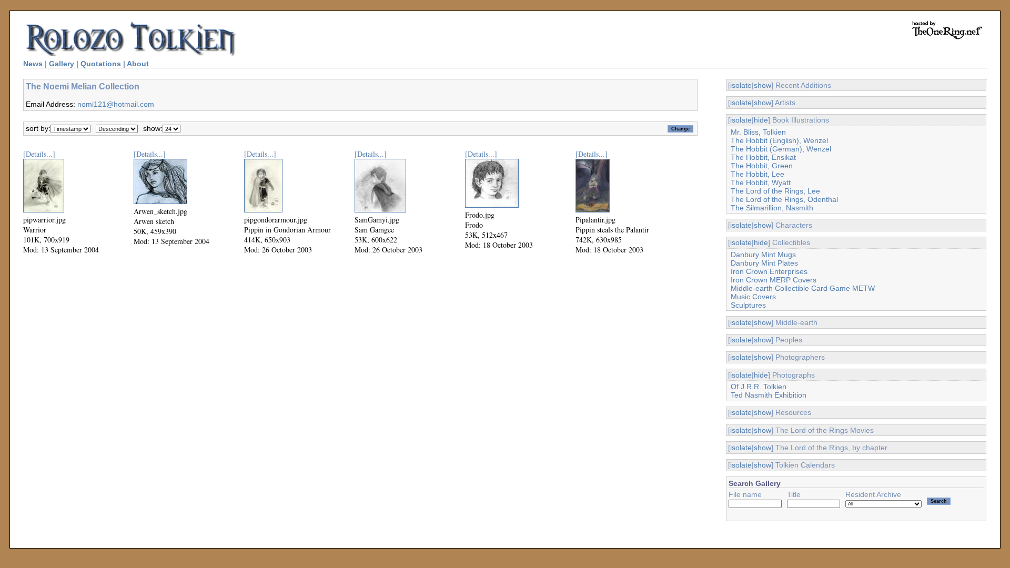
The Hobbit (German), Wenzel (781, 149)
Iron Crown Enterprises (769, 271)
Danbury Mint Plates (764, 263)
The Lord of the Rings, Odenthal (784, 199)
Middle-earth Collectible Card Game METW (803, 288)
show (762, 85)
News (33, 63)
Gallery (61, 63)
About (138, 63)
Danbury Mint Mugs (763, 254)
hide (761, 120)
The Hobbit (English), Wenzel (779, 140)
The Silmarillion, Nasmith (772, 208)
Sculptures (748, 305)
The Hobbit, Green (762, 165)
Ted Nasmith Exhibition (768, 395)
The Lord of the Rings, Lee (775, 191)
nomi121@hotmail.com (115, 104)
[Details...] (39, 154)
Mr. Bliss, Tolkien (758, 132)
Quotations (100, 63)
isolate (741, 85)
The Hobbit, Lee (757, 174)
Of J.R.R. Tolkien (758, 386)
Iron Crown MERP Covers (773, 280)
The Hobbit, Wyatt (761, 182)
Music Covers (753, 296)
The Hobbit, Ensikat (763, 157)
